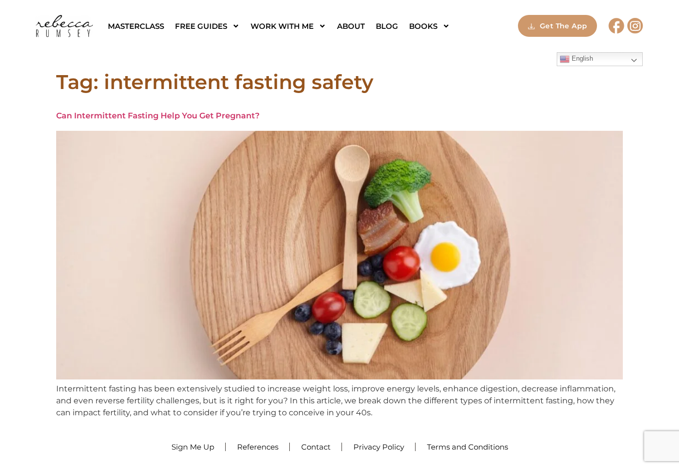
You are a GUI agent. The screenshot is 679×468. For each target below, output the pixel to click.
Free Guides (201, 26)
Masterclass (136, 26)
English (581, 58)
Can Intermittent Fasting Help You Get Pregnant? (157, 115)
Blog (387, 26)
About (351, 26)
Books (423, 26)
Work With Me (282, 26)
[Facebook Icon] (616, 25)
